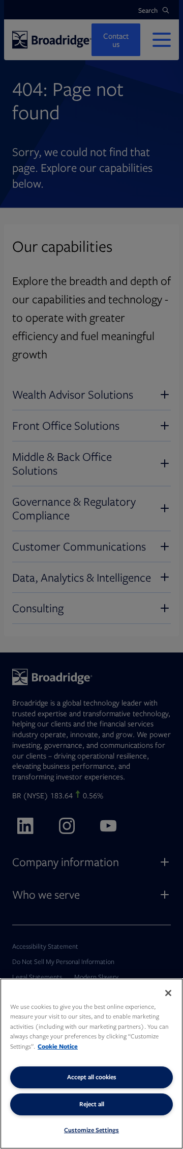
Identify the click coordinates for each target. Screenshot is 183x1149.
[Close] (168, 993)
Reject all (91, 1104)
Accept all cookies (91, 1077)
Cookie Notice (58, 1046)
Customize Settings (91, 1130)
